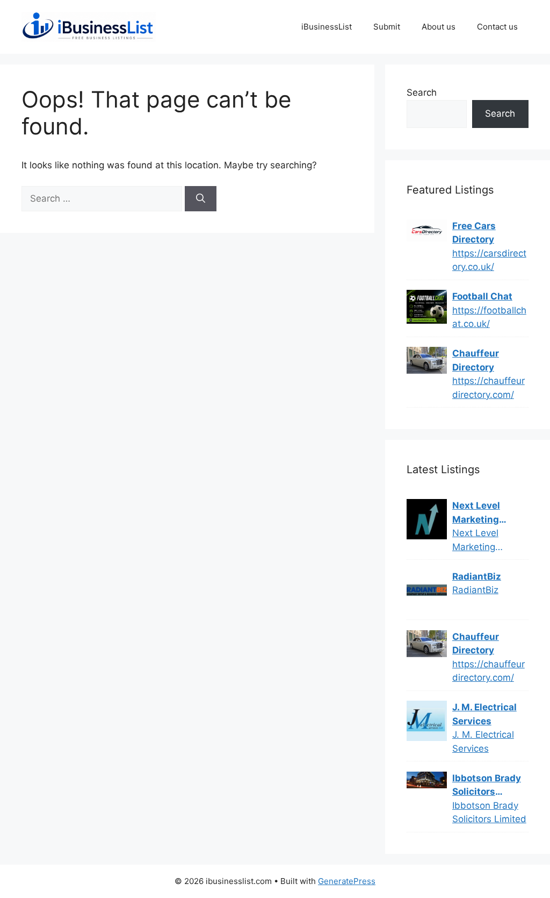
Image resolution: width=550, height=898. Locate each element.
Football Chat (482, 296)
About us (438, 27)
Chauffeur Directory (475, 360)
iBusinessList (326, 27)
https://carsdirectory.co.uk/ (489, 260)
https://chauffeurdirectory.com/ (488, 387)
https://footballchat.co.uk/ (489, 317)
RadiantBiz (476, 576)
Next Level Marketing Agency (476, 513)
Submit (386, 27)
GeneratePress (346, 881)
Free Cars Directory (474, 232)
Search (422, 92)
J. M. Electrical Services (484, 714)
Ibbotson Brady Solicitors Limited (486, 786)
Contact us (497, 27)
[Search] (200, 199)
